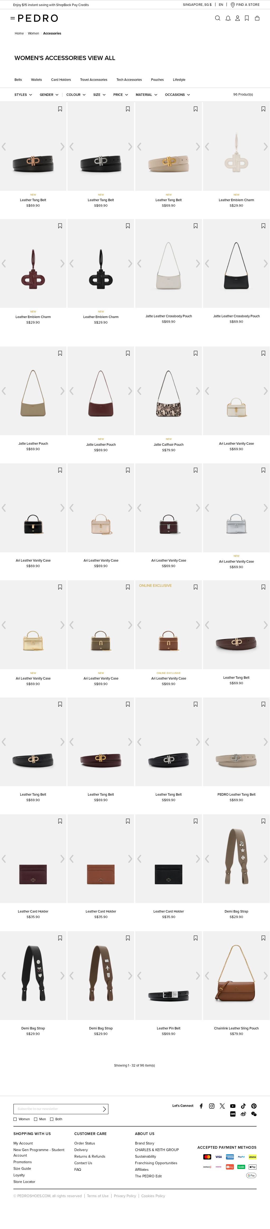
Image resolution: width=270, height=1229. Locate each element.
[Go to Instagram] (211, 1106)
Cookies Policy (153, 1196)
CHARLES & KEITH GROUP (157, 1150)
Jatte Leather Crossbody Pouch (169, 316)
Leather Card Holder (33, 911)
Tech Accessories (129, 80)
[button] (193, 5)
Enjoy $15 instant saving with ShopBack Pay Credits (51, 5)
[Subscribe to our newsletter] (104, 1109)
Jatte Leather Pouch (33, 444)
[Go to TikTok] (243, 1106)
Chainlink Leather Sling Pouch (236, 1028)
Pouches (157, 80)
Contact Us (83, 1163)
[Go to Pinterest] (254, 1106)
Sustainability (145, 1156)
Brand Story (144, 1143)
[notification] (228, 18)
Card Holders (61, 80)
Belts (18, 80)
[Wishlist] (246, 18)
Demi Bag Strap (236, 911)
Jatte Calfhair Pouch (169, 445)
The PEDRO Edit (148, 1176)
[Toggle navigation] (12, 17)
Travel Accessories (93, 80)
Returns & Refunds (89, 1156)
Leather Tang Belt (33, 200)
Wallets (36, 80)
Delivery (81, 1150)
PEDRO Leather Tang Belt (236, 794)
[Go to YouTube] (232, 1106)
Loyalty (19, 1175)
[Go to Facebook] (201, 1106)
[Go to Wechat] (254, 1114)
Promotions (22, 1162)
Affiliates (142, 1169)
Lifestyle (179, 80)
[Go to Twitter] (222, 1106)
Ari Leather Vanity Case (236, 444)
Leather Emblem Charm (236, 200)
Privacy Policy (125, 1196)
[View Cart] (256, 18)
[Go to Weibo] (243, 1114)
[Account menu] (237, 18)
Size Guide (22, 1168)
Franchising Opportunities (156, 1163)
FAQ (77, 1169)
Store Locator (24, 1182)
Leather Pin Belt (168, 1028)
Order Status (84, 1143)
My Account (23, 1143)
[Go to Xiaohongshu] (232, 1114)
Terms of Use (98, 1196)
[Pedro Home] (38, 18)
